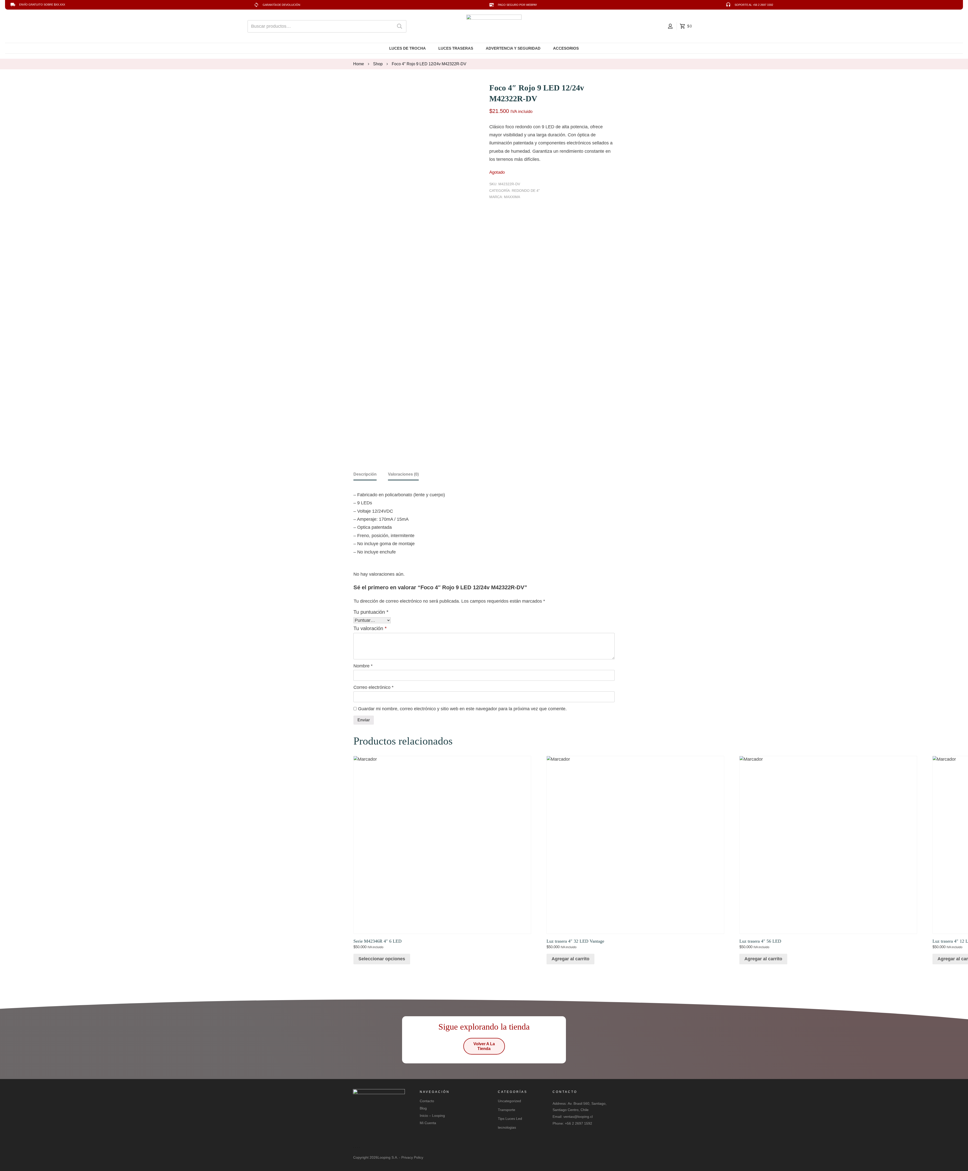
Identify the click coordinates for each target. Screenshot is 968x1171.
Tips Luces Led (510, 1119)
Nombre (363, 665)
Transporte (506, 1110)
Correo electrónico (373, 687)
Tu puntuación (370, 612)
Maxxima (512, 197)
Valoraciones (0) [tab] (403, 474)
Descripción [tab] (365, 474)
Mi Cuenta (428, 1123)
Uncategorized (509, 1101)
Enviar (363, 720)
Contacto (427, 1101)
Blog (423, 1108)
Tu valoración (370, 628)
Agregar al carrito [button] (570, 958)
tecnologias (507, 1127)
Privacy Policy (412, 1157)
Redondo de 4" (526, 191)
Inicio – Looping (432, 1116)
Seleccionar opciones (381, 958)
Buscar (399, 26)
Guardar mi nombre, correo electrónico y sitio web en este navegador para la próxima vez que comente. (462, 708)
